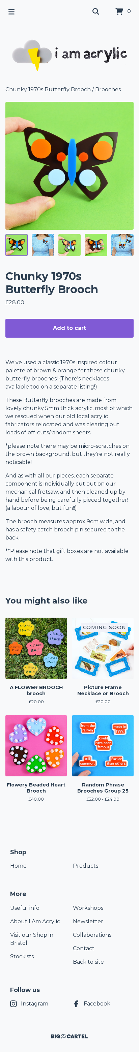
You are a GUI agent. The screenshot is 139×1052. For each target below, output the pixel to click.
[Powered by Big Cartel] (69, 1036)
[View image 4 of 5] (96, 245)
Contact (83, 948)
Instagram (34, 1003)
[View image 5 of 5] (122, 245)
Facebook (97, 1003)
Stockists (22, 956)
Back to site (88, 962)
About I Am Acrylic (35, 921)
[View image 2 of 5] (43, 245)
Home (18, 866)
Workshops (88, 908)
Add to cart (69, 328)
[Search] (96, 11)
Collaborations (92, 935)
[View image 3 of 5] (69, 245)
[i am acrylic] (69, 54)
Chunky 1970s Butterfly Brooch (48, 89)
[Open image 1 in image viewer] (69, 166)
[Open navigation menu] (11, 12)
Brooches (108, 89)
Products (85, 866)
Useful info (24, 908)
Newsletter (88, 921)
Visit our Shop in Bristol (31, 939)
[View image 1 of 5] (16, 245)
